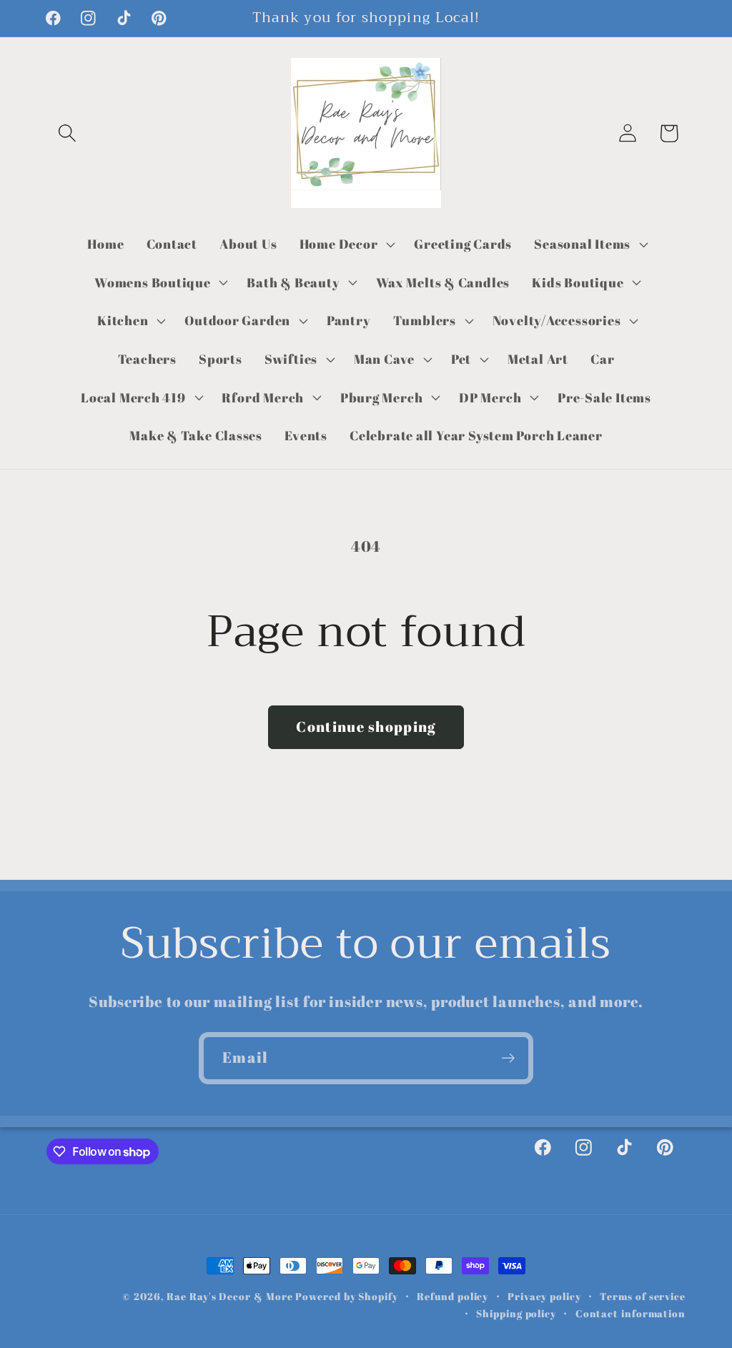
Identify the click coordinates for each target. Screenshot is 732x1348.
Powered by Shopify (346, 1296)
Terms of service (643, 1296)
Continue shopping (365, 726)
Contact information (630, 1313)
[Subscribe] (508, 1058)
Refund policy (452, 1296)
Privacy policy (544, 1296)
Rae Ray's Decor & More (229, 1296)
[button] (66, 133)
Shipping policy (516, 1313)
